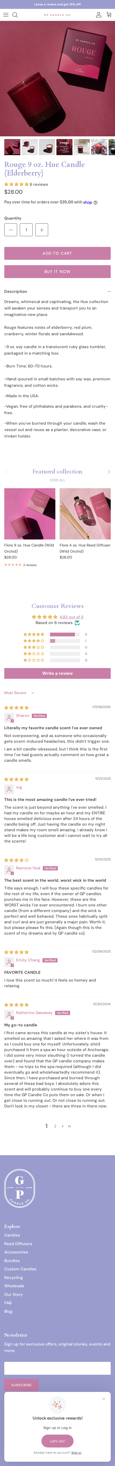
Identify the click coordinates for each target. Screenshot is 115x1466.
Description (15, 291)
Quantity (12, 218)
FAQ (8, 1302)
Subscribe (21, 1385)
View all (57, 480)
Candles (12, 1235)
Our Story (13, 1294)
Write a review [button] (57, 673)
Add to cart (57, 253)
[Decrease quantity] (10, 229)
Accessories (16, 1252)
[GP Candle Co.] (57, 14)
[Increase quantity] (41, 229)
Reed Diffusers (18, 1243)
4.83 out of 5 (71, 617)
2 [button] (55, 1126)
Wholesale (14, 1286)
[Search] (18, 15)
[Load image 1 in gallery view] (57, 78)
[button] (17, 184)
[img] (16, 707)
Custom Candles (20, 1269)
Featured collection (57, 472)
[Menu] (6, 15)
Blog (8, 1311)
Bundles (12, 1260)
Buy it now (57, 271)
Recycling (13, 1277)
